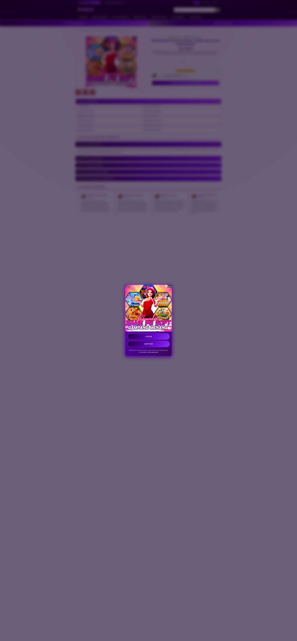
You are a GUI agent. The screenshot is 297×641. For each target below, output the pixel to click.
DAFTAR (148, 344)
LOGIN (148, 336)
